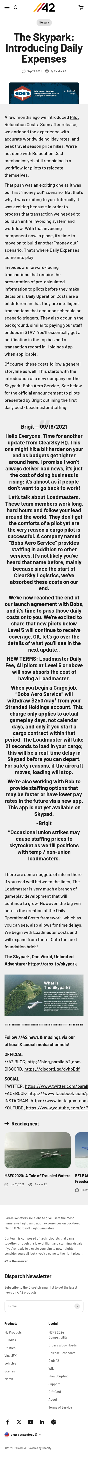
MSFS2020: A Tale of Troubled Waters (37, 1175)
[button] (44, 995)
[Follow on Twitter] (19, 1422)
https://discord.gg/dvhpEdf (52, 1068)
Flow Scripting (59, 1376)
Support (54, 1384)
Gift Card (55, 1392)
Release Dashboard (62, 1353)
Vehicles (10, 1363)
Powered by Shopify (39, 1447)
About (53, 1399)
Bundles (10, 1340)
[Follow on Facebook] (8, 1422)
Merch (9, 1379)
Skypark (44, 22)
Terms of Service (60, 1407)
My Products (13, 1332)
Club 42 (54, 1360)
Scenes (10, 1371)
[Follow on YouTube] (31, 1422)
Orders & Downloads (63, 1345)
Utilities (10, 1348)
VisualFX (10, 1356)
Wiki (52, 1368)
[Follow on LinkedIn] (42, 1422)
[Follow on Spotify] (54, 1422)
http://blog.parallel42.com (54, 1061)
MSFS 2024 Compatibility (58, 1334)
